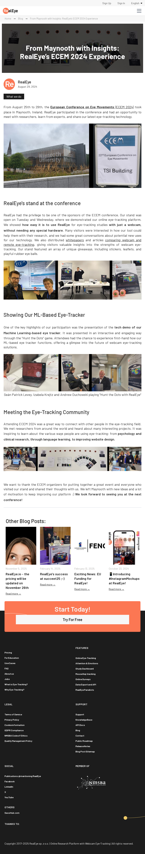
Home (8, 18)
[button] (136, 3)
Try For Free (72, 619)
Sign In (121, 3)
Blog (20, 18)
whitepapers (75, 240)
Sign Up (106, 3)
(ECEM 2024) (92, 107)
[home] (10, 11)
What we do (13, 96)
